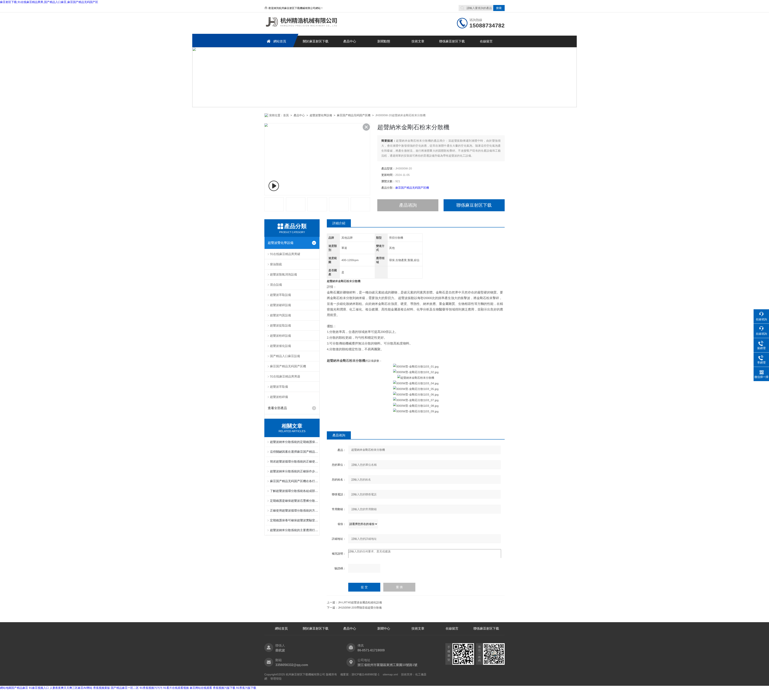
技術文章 (418, 41)
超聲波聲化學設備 (321, 115)
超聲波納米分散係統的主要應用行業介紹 (294, 530)
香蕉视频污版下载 (224, 687)
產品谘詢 (408, 205)
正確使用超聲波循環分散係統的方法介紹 (294, 510)
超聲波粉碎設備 (280, 335)
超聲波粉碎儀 (279, 397)
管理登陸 (276, 678)
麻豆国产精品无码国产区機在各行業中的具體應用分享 (294, 481)
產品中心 (349, 41)
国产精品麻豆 (19, 687)
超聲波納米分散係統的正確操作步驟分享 (294, 471)
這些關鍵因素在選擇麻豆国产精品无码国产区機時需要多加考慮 (294, 451)
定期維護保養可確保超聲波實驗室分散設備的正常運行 (294, 520)
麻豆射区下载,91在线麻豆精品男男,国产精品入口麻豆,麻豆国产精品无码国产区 (49, 2)
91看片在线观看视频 (176, 687)
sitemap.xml (390, 674)
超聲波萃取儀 (279, 386)
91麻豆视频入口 (39, 687)
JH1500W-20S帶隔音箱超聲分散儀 (360, 607)
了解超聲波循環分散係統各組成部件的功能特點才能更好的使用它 (294, 491)
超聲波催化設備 (280, 346)
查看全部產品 (277, 408)
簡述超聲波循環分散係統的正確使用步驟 (294, 461)
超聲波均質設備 (280, 315)
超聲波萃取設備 (280, 294)
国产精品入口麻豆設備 (285, 356)
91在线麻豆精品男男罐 (285, 254)
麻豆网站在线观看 (201, 687)
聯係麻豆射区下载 (452, 41)
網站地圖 (5, 687)
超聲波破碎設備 (280, 305)
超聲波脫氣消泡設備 (283, 274)
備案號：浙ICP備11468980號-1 (359, 674)
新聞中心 (383, 628)
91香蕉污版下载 (246, 687)
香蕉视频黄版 (101, 687)
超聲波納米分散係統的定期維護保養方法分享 (294, 442)
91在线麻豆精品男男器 (285, 376)
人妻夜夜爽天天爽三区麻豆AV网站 (71, 687)
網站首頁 (279, 41)
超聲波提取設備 (280, 325)
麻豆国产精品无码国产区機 (353, 115)
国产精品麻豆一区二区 (125, 687)
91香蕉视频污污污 (151, 687)
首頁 (286, 115)
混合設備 (276, 284)
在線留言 (486, 41)
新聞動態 (383, 41)
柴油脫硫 (276, 264)
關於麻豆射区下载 (315, 41)
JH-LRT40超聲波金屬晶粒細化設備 (360, 602)
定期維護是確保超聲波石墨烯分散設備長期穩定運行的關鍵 (294, 500)
